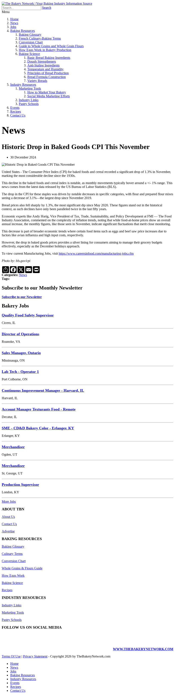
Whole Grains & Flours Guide (22, 568)
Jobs (13, 27)
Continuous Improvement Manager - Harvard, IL (43, 390)
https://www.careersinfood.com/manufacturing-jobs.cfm (96, 253)
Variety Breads (37, 81)
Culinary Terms (12, 554)
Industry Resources (23, 84)
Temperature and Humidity (45, 69)
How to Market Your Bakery (46, 92)
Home (14, 19)
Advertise (8, 531)
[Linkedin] (157, 642)
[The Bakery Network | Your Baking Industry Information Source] (47, 3)
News (14, 23)
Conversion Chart (31, 42)
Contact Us (17, 115)
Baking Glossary (30, 34)
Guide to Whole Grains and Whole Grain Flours (51, 46)
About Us (8, 517)
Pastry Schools (29, 104)
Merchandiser (13, 447)
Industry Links (28, 100)
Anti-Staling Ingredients (43, 65)
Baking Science (29, 54)
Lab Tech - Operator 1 (20, 371)
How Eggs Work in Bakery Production (45, 50)
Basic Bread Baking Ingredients (48, 57)
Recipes (15, 111)
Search (46, 7)
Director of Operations (20, 334)
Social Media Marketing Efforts (48, 96)
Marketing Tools (30, 88)
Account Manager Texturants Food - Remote (39, 409)
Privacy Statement (35, 656)
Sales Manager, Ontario (21, 353)
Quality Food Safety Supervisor (28, 315)
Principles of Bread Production (48, 73)
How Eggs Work (13, 575)
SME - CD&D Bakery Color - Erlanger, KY (38, 428)
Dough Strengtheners (41, 61)
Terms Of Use (11, 656)
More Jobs (9, 501)
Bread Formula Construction (46, 77)
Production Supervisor (20, 484)
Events (14, 107)
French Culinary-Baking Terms (40, 38)
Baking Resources (22, 31)
